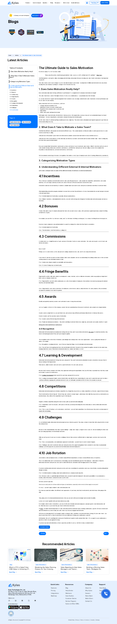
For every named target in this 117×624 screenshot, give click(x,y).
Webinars (69, 593)
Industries (45, 2)
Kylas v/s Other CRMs (72, 604)
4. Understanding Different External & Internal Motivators (22, 86)
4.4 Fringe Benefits (14, 96)
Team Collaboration (14, 125)
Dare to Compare (37, 2)
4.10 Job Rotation (14, 110)
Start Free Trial (94, 3)
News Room (89, 596)
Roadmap (54, 596)
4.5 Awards (13, 98)
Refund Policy (71, 620)
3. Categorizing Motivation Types (20, 81)
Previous (42, 533)
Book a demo (105, 2)
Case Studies (70, 596)
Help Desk (102, 588)
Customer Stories (71, 598)
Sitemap (97, 620)
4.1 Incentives (13, 90)
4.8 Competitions (14, 105)
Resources (57, 2)
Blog (67, 588)
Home (10, 55)
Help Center (69, 590)
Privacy (77, 620)
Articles (17, 55)
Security (92, 620)
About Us (88, 588)
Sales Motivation (26, 122)
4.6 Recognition (13, 101)
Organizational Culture (15, 122)
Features (28, 2)
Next (106, 533)
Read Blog (12, 572)
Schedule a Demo (44, 527)
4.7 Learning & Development (16, 103)
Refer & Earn (66, 2)
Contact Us (88, 601)
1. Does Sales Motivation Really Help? (21, 71)
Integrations (55, 593)
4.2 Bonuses (13, 92)
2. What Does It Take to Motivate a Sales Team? (22, 76)
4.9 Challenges (13, 107)
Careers (87, 593)
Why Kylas (88, 590)
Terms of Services (84, 620)
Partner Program (71, 601)
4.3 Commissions (14, 94)
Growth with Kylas (75, 2)
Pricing (51, 2)
